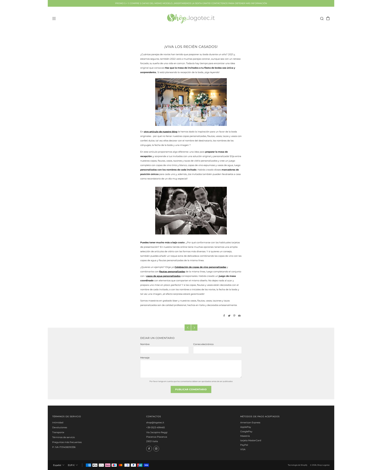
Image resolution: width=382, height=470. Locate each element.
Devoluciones (59, 427)
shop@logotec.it (155, 422)
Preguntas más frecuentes (67, 442)
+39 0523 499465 (155, 427)
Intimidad (57, 422)
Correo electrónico (203, 344)
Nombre (145, 344)
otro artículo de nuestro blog (160, 131)
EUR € (71, 465)
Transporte (58, 432)
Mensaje (145, 357)
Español (57, 465)
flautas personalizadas (172, 271)
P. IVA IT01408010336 (64, 447)
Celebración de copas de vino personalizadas (200, 267)
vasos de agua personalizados (163, 276)
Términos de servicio (63, 437)
